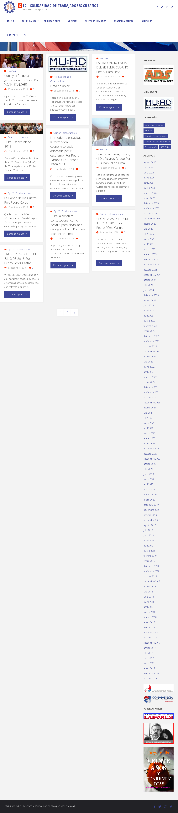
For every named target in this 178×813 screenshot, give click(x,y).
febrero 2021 (150, 438)
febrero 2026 (150, 193)
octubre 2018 (150, 576)
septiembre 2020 (152, 458)
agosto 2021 (150, 407)
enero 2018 (149, 622)
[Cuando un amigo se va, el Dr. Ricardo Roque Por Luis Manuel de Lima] (113, 132)
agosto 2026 (150, 162)
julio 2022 (148, 361)
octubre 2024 (150, 269)
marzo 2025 (149, 249)
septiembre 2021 (152, 402)
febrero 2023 (150, 325)
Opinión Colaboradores (65, 132)
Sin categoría (151, 147)
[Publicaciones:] (159, 716)
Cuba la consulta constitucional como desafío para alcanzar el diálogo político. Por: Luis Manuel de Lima (67, 225)
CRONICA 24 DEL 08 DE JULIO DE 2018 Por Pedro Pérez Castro (20, 258)
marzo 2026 (149, 187)
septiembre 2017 (152, 642)
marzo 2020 (149, 489)
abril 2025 (148, 244)
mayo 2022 (149, 366)
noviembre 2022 (152, 341)
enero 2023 (149, 330)
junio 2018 (149, 596)
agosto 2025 (150, 223)
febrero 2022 (150, 377)
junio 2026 (149, 172)
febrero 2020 (150, 494)
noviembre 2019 (152, 509)
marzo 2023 (149, 320)
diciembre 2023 (151, 295)
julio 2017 (148, 653)
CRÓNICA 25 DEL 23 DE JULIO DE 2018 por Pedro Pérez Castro (112, 223)
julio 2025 (148, 228)
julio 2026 (148, 167)
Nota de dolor (60, 86)
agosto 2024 (150, 279)
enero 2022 (149, 382)
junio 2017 (149, 658)
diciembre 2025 (151, 203)
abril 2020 (148, 484)
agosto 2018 (150, 586)
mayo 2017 (149, 663)
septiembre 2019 (152, 520)
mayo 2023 (149, 310)
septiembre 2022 (152, 351)
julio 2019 (148, 530)
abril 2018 (148, 606)
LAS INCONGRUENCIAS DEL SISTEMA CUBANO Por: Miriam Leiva (112, 67)
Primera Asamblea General (157, 141)
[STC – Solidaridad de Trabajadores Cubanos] (10, 6)
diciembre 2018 (151, 566)
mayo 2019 (149, 540)
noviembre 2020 (152, 448)
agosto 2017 (150, 647)
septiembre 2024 (152, 274)
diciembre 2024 (151, 259)
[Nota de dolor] (67, 63)
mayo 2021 (149, 423)
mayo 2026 (149, 177)
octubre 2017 (150, 637)
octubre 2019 (150, 514)
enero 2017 (149, 668)
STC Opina (165, 147)
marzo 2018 (149, 612)
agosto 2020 (150, 463)
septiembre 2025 (152, 218)
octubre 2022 (150, 346)
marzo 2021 (149, 433)
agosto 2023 (150, 300)
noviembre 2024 (152, 264)
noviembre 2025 (152, 208)
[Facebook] (157, 7)
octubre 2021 (150, 397)
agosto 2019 (150, 525)
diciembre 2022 (151, 336)
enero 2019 (149, 560)
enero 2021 (149, 443)
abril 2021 (148, 428)
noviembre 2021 (152, 392)
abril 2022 (148, 371)
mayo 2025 (149, 239)
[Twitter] (161, 7)
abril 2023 (148, 315)
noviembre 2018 (152, 571)
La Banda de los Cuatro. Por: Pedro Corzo (20, 200)
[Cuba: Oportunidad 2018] (21, 128)
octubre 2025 (150, 213)
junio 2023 (149, 305)
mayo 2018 (149, 601)
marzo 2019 (149, 550)
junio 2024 (149, 290)
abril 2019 (148, 545)
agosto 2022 (150, 356)
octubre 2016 (150, 678)
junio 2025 (149, 233)
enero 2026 (149, 198)
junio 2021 (149, 417)
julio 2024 (148, 285)
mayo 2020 (149, 479)
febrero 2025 (150, 254)
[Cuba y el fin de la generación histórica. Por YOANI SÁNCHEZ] (21, 61)
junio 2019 (149, 535)
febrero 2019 (150, 555)
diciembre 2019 (151, 504)
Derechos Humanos (18, 137)
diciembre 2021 (151, 387)
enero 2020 (149, 499)
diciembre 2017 (151, 627)
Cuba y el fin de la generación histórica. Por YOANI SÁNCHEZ (21, 80)
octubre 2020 (150, 453)
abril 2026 (148, 182)
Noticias (12, 70)
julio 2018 (148, 591)
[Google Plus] (167, 7)
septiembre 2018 (152, 581)
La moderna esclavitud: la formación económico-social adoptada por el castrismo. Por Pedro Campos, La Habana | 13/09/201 (66, 150)
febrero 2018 (150, 617)
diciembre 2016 (151, 673)
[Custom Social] (172, 7)
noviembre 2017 (152, 632)
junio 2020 (149, 474)
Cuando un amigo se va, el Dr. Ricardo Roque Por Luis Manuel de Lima (113, 158)
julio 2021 (148, 412)
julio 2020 (148, 469)
